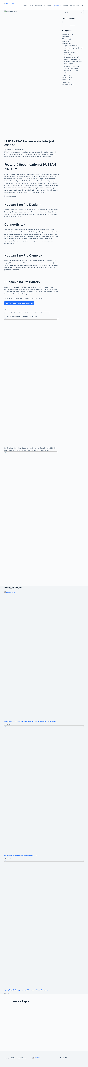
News (31, 5)
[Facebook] (60, 1057)
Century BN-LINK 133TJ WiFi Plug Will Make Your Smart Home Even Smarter (30, 721)
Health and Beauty (70, 57)
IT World (67, 64)
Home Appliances (70, 59)
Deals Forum (57, 5)
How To (25, 5)
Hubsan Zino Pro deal (25, 313)
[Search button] (82, 12)
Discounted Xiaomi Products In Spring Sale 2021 (20, 855)
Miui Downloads (74, 5)
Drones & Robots (69, 52)
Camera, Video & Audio (71, 48)
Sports (66, 75)
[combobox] (71, 12)
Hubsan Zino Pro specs (30, 316)
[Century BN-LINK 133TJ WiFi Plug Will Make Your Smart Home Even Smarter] (44, 655)
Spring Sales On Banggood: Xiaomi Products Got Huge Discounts (26, 990)
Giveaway (65, 39)
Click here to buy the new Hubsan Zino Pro (19, 303)
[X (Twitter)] (63, 1057)
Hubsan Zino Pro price (42, 313)
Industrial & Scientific (71, 61)
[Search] (83, 5)
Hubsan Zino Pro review (12, 316)
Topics (64, 82)
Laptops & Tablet (69, 66)
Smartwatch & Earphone (72, 71)
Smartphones (68, 68)
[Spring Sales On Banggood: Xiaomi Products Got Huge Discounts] (44, 924)
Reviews (65, 5)
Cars (65, 50)
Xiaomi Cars (38, 5)
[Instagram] (66, 1057)
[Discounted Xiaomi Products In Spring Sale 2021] (44, 790)
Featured (65, 37)
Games (66, 55)
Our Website (66, 77)
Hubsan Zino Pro (10, 313)
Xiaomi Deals (47, 5)
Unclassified (66, 84)
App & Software (69, 46)
